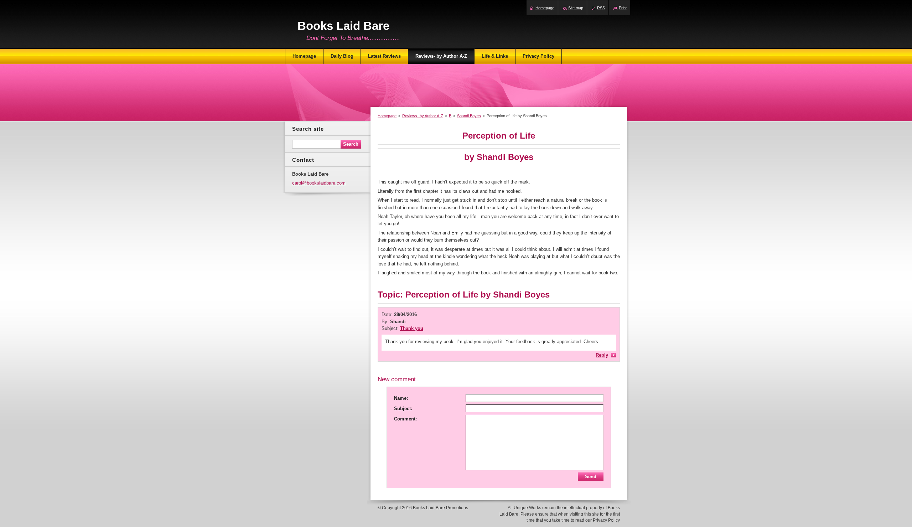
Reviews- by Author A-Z (422, 116)
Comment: (405, 419)
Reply (602, 355)
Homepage (387, 116)
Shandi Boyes (469, 116)
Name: (401, 398)
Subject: (403, 408)
